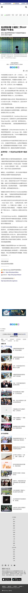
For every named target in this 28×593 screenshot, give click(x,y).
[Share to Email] (18, 67)
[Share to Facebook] (11, 67)
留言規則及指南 (2, 330)
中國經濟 (3, 340)
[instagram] (2, 565)
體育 (14, 551)
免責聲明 (15, 586)
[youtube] (14, 565)
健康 (14, 543)
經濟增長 (18, 339)
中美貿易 (9, 340)
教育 (14, 554)
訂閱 (24, 334)
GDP (6, 339)
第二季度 (16, 340)
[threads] (8, 565)
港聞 (20, 15)
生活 (14, 541)
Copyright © (4, 587)
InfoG (14, 530)
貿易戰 (24, 339)
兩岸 (24, 15)
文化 (14, 545)
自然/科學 (14, 547)
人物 (14, 538)
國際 (14, 525)
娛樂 (14, 556)
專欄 (14, 532)
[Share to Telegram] (14, 67)
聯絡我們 (9, 586)
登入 (16, 334)
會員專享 (8, 15)
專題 (14, 534)
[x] (11, 565)
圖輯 (14, 558)
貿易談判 (12, 339)
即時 (13, 15)
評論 (14, 536)
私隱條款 (20, 586)
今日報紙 (14, 517)
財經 (14, 528)
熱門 (17, 15)
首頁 (2, 15)
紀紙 (14, 549)
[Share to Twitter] (12, 67)
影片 (14, 519)
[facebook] (5, 565)
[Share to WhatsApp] (16, 67)
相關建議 (4, 586)
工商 (14, 560)
